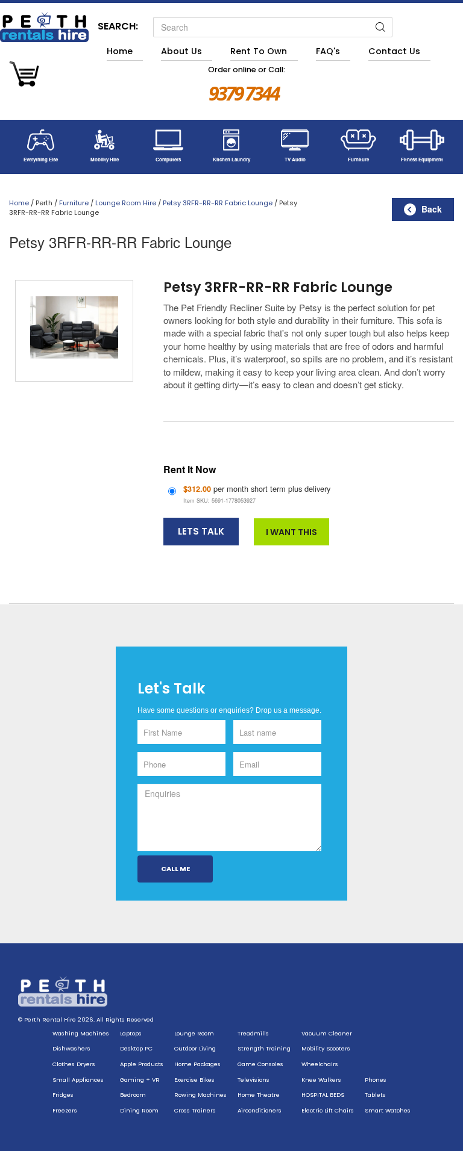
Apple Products (141, 1064)
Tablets (375, 1095)
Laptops (131, 1033)
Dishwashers (71, 1048)
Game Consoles (260, 1064)
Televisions (253, 1080)
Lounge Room (194, 1033)
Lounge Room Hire (125, 203)
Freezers (64, 1110)
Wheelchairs (319, 1064)
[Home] (44, 27)
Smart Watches (388, 1110)
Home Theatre (259, 1095)
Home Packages (197, 1064)
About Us (181, 51)
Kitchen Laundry (231, 159)
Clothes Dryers (73, 1064)
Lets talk (201, 531)
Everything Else (41, 159)
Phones (375, 1080)
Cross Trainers (195, 1110)
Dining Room (139, 1110)
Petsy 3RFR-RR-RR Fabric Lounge (217, 203)
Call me (175, 868)
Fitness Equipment (422, 159)
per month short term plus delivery (256, 493)
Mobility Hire (104, 159)
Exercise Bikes (194, 1080)
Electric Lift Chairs (327, 1110)
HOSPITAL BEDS (322, 1095)
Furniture (358, 159)
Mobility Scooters (325, 1048)
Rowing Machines (200, 1095)
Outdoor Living (195, 1048)
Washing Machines (80, 1033)
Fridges (63, 1095)
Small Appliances (78, 1080)
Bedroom (133, 1095)
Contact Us (394, 51)
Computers (168, 159)
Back (431, 209)
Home (120, 51)
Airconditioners (260, 1110)
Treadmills (253, 1033)
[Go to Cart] (24, 76)
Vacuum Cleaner (326, 1033)
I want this (291, 532)
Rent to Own (258, 51)
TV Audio (295, 159)
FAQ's (328, 51)
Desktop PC (136, 1048)
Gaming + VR (140, 1080)
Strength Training (264, 1048)
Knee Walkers (321, 1080)
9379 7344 (244, 93)
